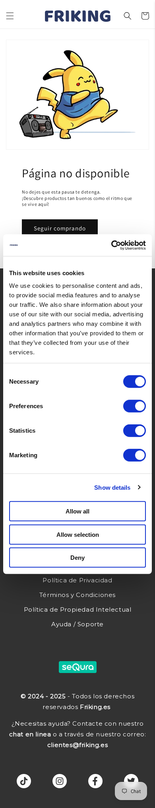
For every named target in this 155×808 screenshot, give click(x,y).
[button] (10, 16)
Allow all (77, 511)
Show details (112, 487)
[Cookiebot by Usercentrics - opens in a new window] (111, 245)
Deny (77, 557)
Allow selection (77, 534)
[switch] (134, 406)
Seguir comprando (60, 228)
